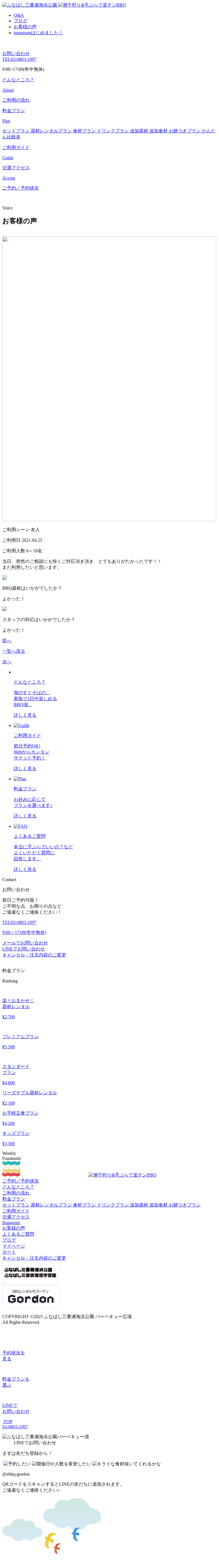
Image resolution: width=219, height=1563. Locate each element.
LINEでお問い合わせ (23, 948)
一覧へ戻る (13, 651)
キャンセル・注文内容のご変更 (34, 954)
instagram (38, 32)
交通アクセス (16, 1216)
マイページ (13, 1246)
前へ (6, 640)
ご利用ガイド (16, 1210)
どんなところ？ (18, 1187)
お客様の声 (25, 26)
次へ (6, 661)
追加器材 (139, 130)
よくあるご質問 (18, 1234)
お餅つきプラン (185, 130)
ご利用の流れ (16, 100)
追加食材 (159, 130)
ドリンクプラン (113, 130)
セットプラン (16, 130)
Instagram (11, 1222)
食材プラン (85, 130)
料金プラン (13, 1199)
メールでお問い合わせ (25, 942)
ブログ (20, 20)
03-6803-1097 (19, 59)
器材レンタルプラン (52, 130)
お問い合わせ (16, 53)
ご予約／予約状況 (20, 188)
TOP (7, 1421)
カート (9, 1252)
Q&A (19, 15)
